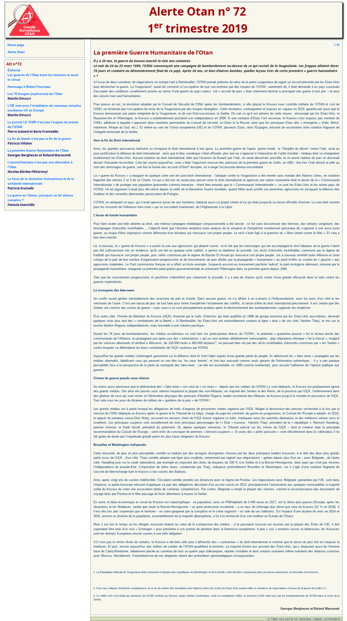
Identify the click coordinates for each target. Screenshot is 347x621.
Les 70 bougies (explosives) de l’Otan (35, 94)
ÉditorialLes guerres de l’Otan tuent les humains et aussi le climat (43, 74)
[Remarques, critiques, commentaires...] (335, 44)
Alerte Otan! (16, 52)
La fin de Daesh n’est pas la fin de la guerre (39, 138)
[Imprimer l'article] (338, 44)
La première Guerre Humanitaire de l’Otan (38, 150)
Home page (16, 45)
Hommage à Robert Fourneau (29, 87)
